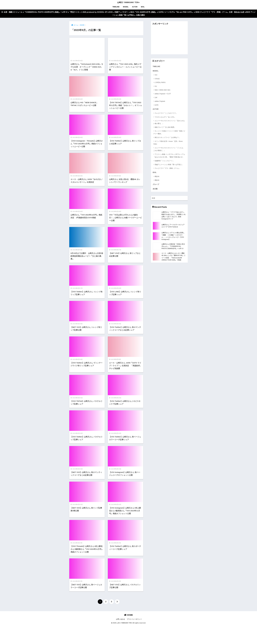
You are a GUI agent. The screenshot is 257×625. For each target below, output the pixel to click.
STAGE (157, 79)
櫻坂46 (157, 180)
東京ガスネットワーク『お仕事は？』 (167, 137)
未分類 (155, 189)
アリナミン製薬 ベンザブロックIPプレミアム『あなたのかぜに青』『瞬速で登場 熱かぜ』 (169, 155)
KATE (156, 105)
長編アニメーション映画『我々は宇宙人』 (169, 164)
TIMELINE (115, 7)
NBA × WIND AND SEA (162, 90)
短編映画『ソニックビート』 (164, 161)
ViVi (156, 75)
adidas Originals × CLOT (163, 94)
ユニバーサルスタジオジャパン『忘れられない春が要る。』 (169, 122)
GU (156, 86)
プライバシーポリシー (134, 619)
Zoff (156, 97)
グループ (156, 184)
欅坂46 (157, 176)
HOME (129, 615)
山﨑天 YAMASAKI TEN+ (128, 2)
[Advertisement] (169, 40)
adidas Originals (160, 101)
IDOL (143, 7)
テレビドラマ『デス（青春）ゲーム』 (167, 168)
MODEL (125, 7)
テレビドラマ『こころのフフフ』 (166, 113)
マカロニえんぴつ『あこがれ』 (165, 117)
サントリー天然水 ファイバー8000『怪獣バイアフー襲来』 (169, 132)
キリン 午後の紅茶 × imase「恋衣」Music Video (168, 142)
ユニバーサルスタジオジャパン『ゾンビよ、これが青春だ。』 (169, 149)
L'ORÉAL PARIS (160, 82)
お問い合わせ (120, 619)
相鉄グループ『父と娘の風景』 (165, 127)
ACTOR (134, 7)
